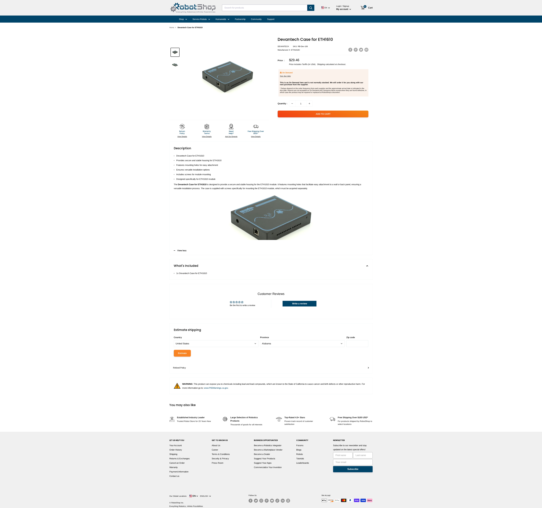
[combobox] (264, 8)
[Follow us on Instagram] (261, 501)
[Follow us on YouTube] (272, 501)
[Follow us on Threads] (288, 501)
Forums (299, 445)
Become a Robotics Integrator (267, 445)
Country (178, 337)
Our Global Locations (178, 496)
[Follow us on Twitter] (256, 501)
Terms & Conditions (221, 454)
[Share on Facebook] (350, 50)
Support (270, 19)
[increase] (309, 103)
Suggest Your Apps (263, 463)
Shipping (173, 454)
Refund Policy (179, 367)
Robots (299, 454)
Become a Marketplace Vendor (268, 450)
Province (264, 337)
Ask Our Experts (231, 137)
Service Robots (200, 19)
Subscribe (352, 469)
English (204, 496)
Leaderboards (302, 463)
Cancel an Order (177, 463)
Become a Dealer (262, 454)
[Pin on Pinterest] (356, 50)
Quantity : (282, 103)
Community (256, 19)
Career (215, 450)
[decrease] (292, 103)
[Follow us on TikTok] (277, 501)
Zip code (350, 337)
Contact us (174, 476)
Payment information (178, 471)
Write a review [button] (299, 303)
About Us (216, 445)
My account (342, 9)
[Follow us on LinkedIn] (283, 501)
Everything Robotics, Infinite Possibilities (186, 506)
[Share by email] (366, 50)
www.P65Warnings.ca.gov (216, 388)
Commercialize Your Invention (268, 467)
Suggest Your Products (264, 458)
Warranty (173, 467)
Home (171, 27)
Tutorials (300, 458)
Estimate (182, 353)
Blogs (298, 450)
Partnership (240, 19)
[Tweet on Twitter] (361, 50)
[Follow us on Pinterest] (267, 501)
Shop (181, 19)
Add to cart (323, 114)
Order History (175, 450)
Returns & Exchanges (179, 458)
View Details (182, 137)
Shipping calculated (326, 64)
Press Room (217, 463)
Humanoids (221, 19)
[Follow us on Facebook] (251, 501)
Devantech (283, 46)
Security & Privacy (220, 458)
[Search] (310, 8)
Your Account (175, 445)
